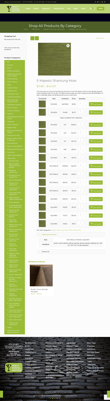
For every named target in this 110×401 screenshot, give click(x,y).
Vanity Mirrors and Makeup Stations (13, 331)
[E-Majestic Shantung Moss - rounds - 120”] (42, 136)
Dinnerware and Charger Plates (12, 101)
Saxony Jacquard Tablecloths (15, 270)
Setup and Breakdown (15, 146)
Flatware (10, 114)
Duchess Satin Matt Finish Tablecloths (15, 206)
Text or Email (51, 2)
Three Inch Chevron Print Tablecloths (16, 311)
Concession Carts (13, 94)
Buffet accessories (13, 71)
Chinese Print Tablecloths (13, 184)
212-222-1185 (40, 2)
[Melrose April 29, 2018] (108, 394)
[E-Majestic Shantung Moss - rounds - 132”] (42, 127)
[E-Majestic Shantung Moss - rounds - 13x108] (42, 115)
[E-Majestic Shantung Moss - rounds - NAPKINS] (42, 107)
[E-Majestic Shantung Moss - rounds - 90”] (42, 160)
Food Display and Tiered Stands (15, 117)
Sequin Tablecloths (15, 274)
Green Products (12, 124)
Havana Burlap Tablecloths (14, 211)
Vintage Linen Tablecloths (13, 323)
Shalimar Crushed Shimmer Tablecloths (15, 279)
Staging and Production (15, 149)
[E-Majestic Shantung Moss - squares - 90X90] (42, 210)
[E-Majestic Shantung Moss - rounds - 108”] (42, 152)
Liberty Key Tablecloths (13, 220)
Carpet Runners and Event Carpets (14, 75)
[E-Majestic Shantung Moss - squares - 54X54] (42, 226)
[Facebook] (95, 2)
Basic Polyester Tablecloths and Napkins (14, 165)
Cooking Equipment (14, 97)
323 (8, 62)
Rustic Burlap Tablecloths (13, 261)
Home (26, 29)
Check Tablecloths (15, 180)
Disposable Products (14, 105)
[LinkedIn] (102, 2)
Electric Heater (12, 108)
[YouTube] (100, 2)
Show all (101, 38)
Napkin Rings (11, 127)
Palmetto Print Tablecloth (14, 240)
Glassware (10, 121)
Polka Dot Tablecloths (13, 245)
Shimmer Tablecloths (13, 285)
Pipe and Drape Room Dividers (14, 131)
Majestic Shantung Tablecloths (54, 29)
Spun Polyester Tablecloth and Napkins (14, 305)
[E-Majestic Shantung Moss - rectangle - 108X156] (42, 169)
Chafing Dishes (12, 79)
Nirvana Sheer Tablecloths (14, 235)
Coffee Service (12, 91)
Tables (9, 327)
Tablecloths (35, 29)
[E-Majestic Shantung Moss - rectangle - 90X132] (42, 185)
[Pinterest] (105, 2)
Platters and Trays (13, 135)
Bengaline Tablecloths (13, 171)
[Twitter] (98, 2)
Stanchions (11, 152)
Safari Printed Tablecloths (13, 266)
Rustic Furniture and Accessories (14, 139)
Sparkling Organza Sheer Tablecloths (15, 299)
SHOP (101, 9)
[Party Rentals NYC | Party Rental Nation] (13, 8)
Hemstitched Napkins (13, 216)
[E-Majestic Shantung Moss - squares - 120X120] (42, 202)
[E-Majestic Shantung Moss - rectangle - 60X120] (42, 193)
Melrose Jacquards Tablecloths (15, 230)
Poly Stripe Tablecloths (13, 249)
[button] (68, 45)
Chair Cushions (12, 82)
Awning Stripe (14, 161)
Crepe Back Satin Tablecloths (15, 193)
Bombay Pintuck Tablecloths (14, 176)
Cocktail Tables (12, 88)
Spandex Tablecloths (13, 295)
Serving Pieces (12, 143)
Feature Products (13, 111)
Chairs (9, 85)
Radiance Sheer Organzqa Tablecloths (14, 255)
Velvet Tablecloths (15, 320)
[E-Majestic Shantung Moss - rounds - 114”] (42, 144)
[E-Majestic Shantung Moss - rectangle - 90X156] (42, 177)
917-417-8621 (28, 2)
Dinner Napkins (14, 202)
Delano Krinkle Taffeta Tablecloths (15, 198)
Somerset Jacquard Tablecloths (15, 290)
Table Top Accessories (14, 155)
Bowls (9, 68)
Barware (10, 65)
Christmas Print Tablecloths (14, 189)
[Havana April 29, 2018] (1, 394)
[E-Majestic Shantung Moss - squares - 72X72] (42, 218)
